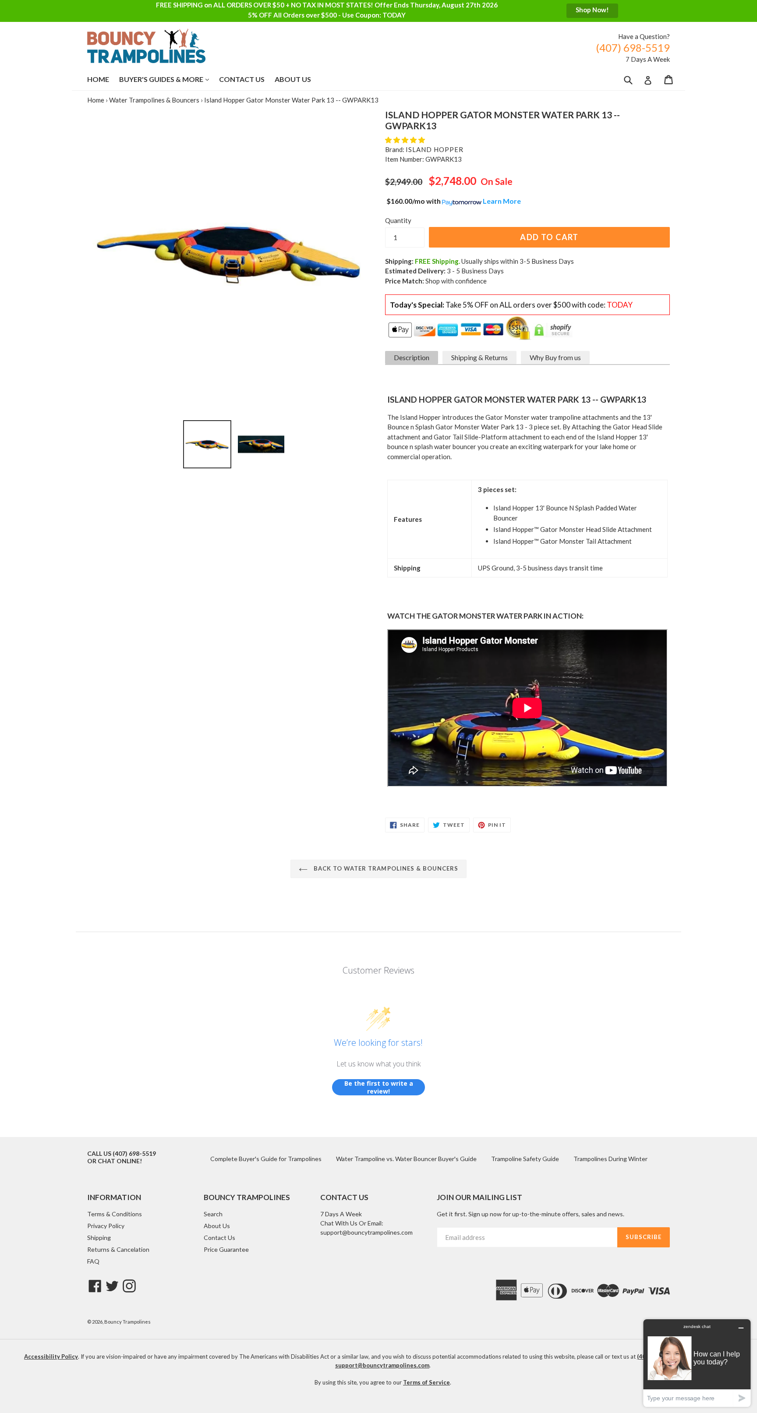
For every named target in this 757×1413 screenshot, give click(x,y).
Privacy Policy (105, 1225)
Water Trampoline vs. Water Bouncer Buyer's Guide (406, 1158)
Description (411, 357)
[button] (405, 140)
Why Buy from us (555, 357)
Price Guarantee (226, 1249)
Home (98, 79)
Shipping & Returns (479, 357)
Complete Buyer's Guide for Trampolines (266, 1158)
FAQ (93, 1261)
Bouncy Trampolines (127, 1321)
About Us (293, 79)
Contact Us (242, 79)
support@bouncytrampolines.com (366, 1232)
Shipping (99, 1237)
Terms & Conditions (114, 1214)
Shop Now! (592, 10)
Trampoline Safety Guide (525, 1158)
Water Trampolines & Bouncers (154, 100)
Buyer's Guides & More (168, 78)
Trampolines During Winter (610, 1158)
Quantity (398, 220)
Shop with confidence (456, 281)
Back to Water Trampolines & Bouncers (385, 868)
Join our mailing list (479, 1197)
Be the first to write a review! (378, 1087)
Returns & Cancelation (118, 1249)
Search (213, 1214)
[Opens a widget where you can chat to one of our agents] (697, 1363)
